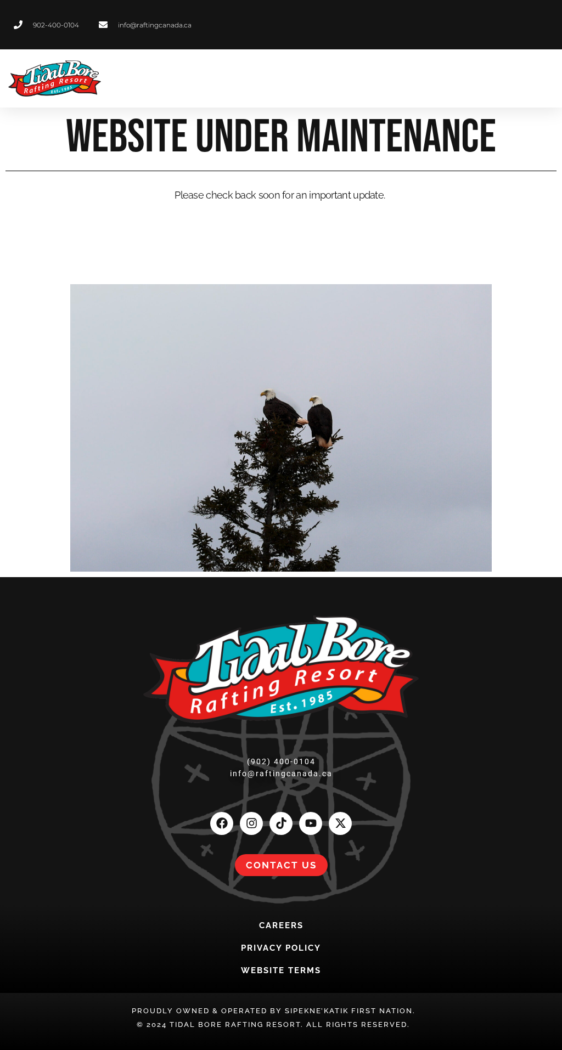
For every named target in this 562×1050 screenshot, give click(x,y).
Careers (281, 925)
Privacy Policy (281, 948)
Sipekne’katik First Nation (349, 1011)
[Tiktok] (281, 823)
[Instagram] (251, 823)
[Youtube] (310, 823)
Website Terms (281, 970)
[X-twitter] (340, 823)
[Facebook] (221, 823)
